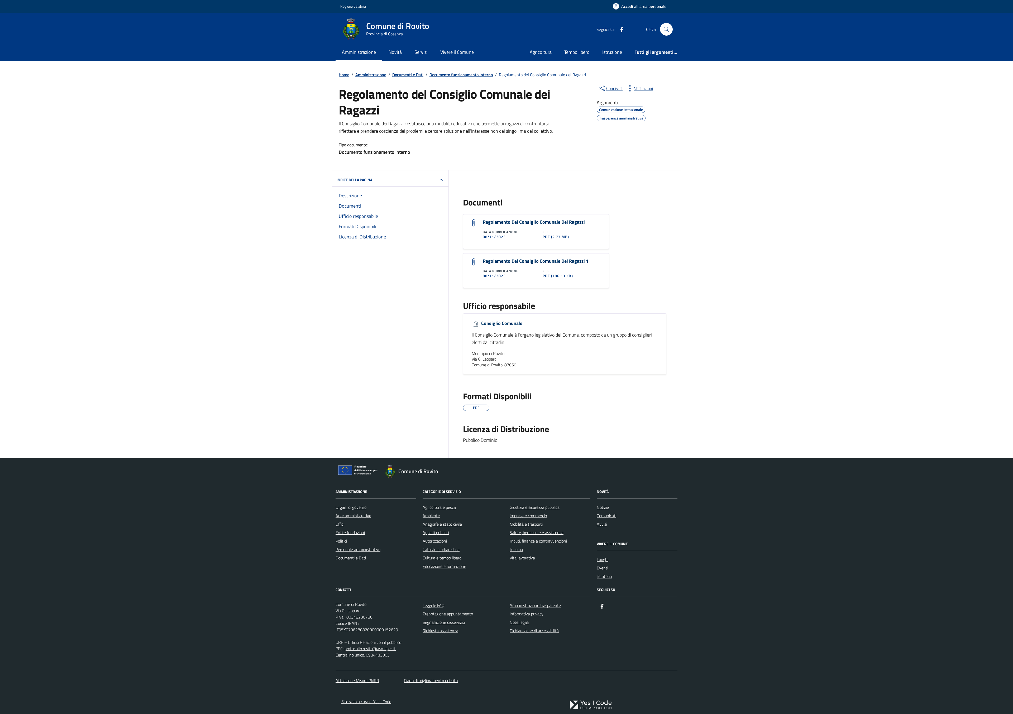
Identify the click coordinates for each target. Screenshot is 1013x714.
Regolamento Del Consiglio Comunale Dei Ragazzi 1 (536, 261)
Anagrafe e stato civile (442, 524)
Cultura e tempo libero (442, 558)
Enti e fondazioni (350, 532)
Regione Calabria (353, 6)
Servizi (421, 52)
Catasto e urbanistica (441, 549)
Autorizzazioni (435, 541)
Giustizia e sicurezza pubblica (535, 507)
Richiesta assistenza (440, 630)
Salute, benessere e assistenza (536, 532)
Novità (395, 52)
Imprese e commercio (528, 515)
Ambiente (431, 515)
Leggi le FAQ (434, 605)
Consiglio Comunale (501, 323)
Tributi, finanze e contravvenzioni (538, 541)
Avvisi (602, 524)
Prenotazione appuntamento (448, 614)
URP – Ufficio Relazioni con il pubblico (368, 642)
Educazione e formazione (444, 566)
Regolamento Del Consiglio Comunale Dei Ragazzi (534, 222)
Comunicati (606, 515)
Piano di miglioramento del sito (431, 680)
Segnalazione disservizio (444, 622)
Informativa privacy (526, 614)
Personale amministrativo (358, 549)
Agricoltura (541, 52)
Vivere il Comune (457, 52)
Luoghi (602, 559)
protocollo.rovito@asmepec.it (370, 648)
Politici (341, 541)
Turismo (516, 549)
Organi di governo (351, 507)
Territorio (604, 576)
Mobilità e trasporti (526, 524)
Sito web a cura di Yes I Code (366, 701)
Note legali (519, 622)
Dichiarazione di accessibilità (534, 630)
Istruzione (612, 52)
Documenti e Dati (351, 558)
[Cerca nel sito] (666, 29)
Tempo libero (577, 52)
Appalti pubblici (436, 532)
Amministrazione (359, 52)
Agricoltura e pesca (439, 507)
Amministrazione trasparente (535, 605)
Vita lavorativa (522, 558)
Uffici (340, 524)
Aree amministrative (353, 515)
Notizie (603, 507)
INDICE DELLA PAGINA (354, 180)
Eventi (602, 568)
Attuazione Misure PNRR (357, 680)
